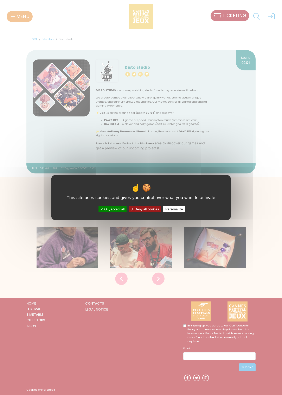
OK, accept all (114, 209)
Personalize (174, 209)
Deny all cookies (146, 209)
